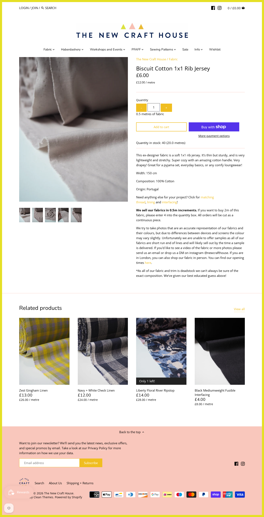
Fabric (173, 59)
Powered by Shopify (68, 497)
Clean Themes (43, 497)
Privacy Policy (97, 448)
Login (24, 8)
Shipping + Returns (80, 483)
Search (39, 483)
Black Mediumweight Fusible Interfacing (215, 392)
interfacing (169, 202)
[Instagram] (220, 8)
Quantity (142, 100)
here (148, 263)
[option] (24, 215)
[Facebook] (213, 8)
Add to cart (161, 127)
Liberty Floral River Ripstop (155, 390)
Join (35, 8)
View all (239, 309)
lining (151, 202)
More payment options (214, 135)
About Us (55, 483)
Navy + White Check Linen (96, 390)
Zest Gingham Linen (33, 390)
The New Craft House (151, 59)
